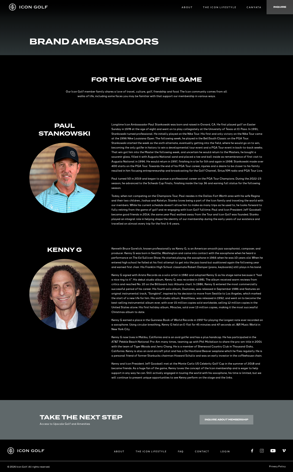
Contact (202, 451)
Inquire (279, 7)
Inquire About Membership (226, 419)
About (187, 7)
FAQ (181, 451)
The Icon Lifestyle (219, 7)
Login (225, 451)
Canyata (254, 7)
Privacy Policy (277, 466)
